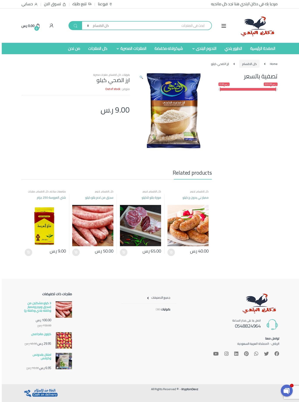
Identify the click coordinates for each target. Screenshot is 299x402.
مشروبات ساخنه (58, 191)
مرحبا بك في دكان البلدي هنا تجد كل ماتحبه (244, 4)
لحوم (192, 191)
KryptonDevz (189, 389)
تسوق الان (52, 4)
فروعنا (103, 4)
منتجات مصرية (100, 74)
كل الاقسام (249, 64)
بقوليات (126, 74)
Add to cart (171, 252)
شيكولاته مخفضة (169, 48)
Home (274, 63)
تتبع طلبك (79, 4)
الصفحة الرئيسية (262, 48)
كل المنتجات (97, 48)
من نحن (74, 48)
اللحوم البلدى (206, 48)
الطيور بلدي (233, 48)
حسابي (27, 4)
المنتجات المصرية (133, 48)
